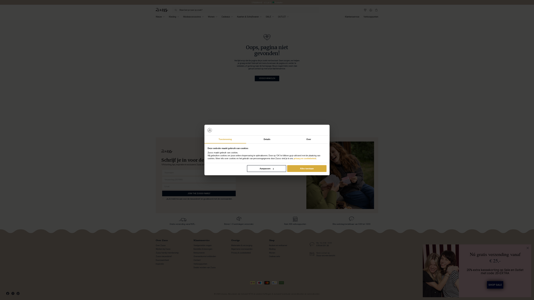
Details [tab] (267, 139)
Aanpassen (265, 168)
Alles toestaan (307, 168)
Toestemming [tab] (225, 139)
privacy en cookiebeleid (305, 158)
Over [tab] (308, 139)
